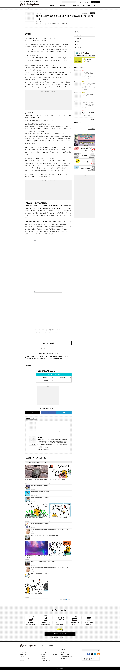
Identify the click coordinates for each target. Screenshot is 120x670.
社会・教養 (79, 38)
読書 (78, 41)
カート (81, 2)
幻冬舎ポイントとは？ (45, 658)
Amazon (45, 377)
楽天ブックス (63, 377)
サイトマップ (64, 658)
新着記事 (52, 5)
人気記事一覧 (23, 654)
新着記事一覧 (23, 652)
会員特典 (43, 656)
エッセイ (39, 23)
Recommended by (63, 599)
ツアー (59, 23)
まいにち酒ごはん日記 (32, 221)
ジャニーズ (48, 23)
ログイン (88, 2)
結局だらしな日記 (30, 8)
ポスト (93, 13)
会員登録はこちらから (60, 633)
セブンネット (63, 380)
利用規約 (63, 652)
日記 (43, 23)
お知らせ (79, 47)
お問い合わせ (64, 649)
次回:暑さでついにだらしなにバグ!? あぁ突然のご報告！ (59, 357)
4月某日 (52, 343)
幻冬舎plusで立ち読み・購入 (54, 374)
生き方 (24, 8)
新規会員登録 (95, 2)
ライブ (54, 23)
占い (91, 126)
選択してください (63, 432)
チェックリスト (84, 126)
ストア (96, 5)
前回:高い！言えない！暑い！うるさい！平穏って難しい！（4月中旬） (37, 357)
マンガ (78, 44)
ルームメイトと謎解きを (33, 205)
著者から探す (86, 5)
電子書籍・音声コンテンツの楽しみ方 (49, 654)
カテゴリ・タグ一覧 (24, 658)
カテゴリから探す (74, 5)
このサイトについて (45, 649)
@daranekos (44, 447)
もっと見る (92, 119)
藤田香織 (40, 437)
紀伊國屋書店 (45, 380)
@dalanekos (45, 449)
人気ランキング (62, 5)
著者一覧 (22, 660)
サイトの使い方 (44, 652)
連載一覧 (22, 656)
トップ (21, 649)
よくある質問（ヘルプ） (46, 660)
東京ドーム (64, 23)
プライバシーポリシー (66, 654)
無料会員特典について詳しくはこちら (60, 637)
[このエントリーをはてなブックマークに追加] (95, 654)
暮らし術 (79, 35)
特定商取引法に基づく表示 (67, 656)
